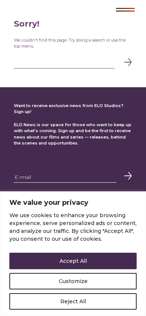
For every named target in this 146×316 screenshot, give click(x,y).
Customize (73, 281)
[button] (125, 9)
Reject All (73, 301)
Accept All (73, 261)
